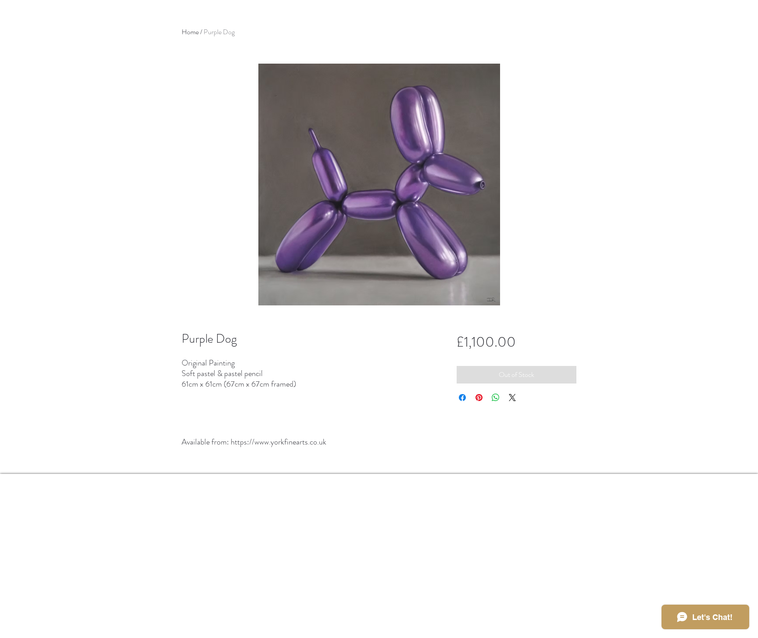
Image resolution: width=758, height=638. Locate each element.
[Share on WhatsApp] (495, 397)
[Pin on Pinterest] (479, 397)
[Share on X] (512, 397)
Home (190, 32)
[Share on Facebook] (462, 397)
